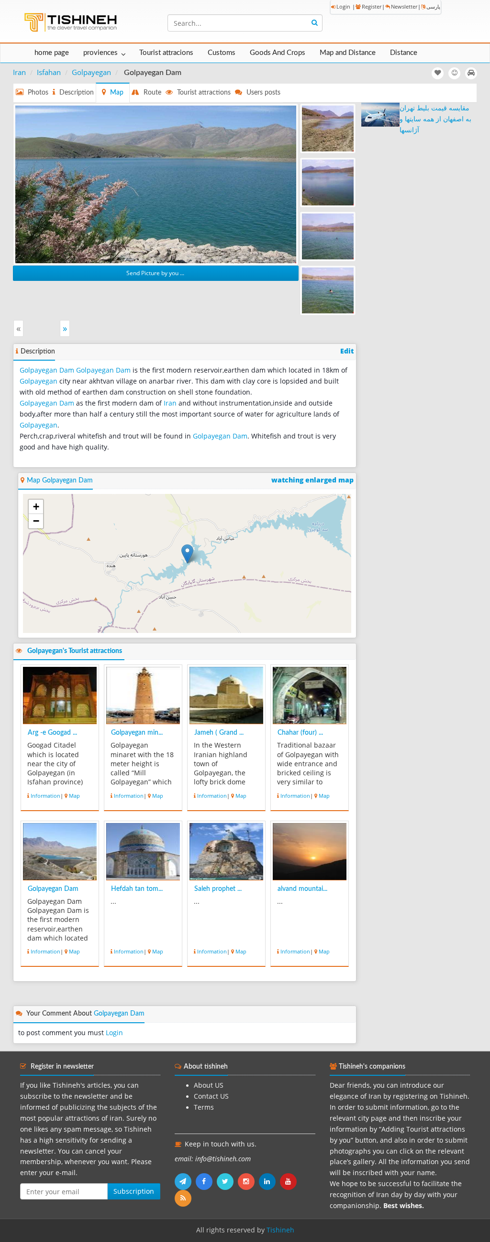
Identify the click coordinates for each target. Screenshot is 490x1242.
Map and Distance (348, 52)
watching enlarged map (312, 480)
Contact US (211, 1096)
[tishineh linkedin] (269, 1181)
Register (371, 6)
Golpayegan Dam (47, 370)
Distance (403, 52)
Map (74, 795)
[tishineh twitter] (227, 1181)
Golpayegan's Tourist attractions (74, 651)
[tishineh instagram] (248, 1181)
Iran (19, 72)
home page (51, 52)
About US (208, 1085)
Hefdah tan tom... (137, 889)
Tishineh (280, 1230)
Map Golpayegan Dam (60, 480)
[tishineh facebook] (206, 1181)
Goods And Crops (277, 52)
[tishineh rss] (184, 1198)
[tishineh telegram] (185, 1181)
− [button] (36, 521)
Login (343, 6)
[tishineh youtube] (289, 1181)
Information (45, 795)
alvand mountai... (302, 889)
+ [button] (36, 507)
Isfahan (49, 72)
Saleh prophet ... (218, 889)
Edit (347, 351)
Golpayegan (91, 72)
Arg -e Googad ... (52, 732)
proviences (100, 52)
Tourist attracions (166, 52)
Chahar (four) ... (300, 732)
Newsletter (404, 6)
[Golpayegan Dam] (156, 183)
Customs (221, 52)
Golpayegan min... (137, 732)
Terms (204, 1107)
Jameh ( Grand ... (219, 732)
